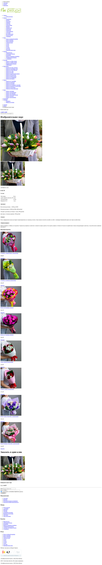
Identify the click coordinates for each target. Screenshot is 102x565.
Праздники (6, 66)
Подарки (5, 99)
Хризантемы (9, 25)
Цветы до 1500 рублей (11, 61)
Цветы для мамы (10, 91)
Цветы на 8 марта (10, 78)
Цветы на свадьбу (10, 83)
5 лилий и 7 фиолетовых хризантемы (9, 253)
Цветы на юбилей (10, 82)
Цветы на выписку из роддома (13, 86)
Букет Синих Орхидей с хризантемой (9, 416)
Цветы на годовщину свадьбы (13, 85)
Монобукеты (9, 52)
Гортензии (8, 29)
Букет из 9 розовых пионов (7, 307)
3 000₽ (5, 112)
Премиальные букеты (11, 63)
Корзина (5, 499)
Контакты (5, 5)
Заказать (3, 258)
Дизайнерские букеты (11, 57)
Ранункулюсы (9, 35)
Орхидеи (8, 24)
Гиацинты (8, 30)
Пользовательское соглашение (10, 501)
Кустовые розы (9, 34)
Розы (4, 37)
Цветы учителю (10, 96)
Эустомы (8, 32)
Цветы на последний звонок (13, 73)
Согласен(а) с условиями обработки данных (12, 491)
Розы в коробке (9, 40)
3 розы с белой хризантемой (7, 389)
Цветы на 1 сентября (11, 81)
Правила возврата (5, 223)
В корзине (5, 98)
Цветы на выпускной (11, 76)
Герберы (8, 22)
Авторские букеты (10, 53)
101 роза (8, 49)
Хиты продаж (9, 16)
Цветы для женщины (11, 92)
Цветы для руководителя (12, 95)
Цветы (4, 17)
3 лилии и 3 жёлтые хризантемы (8, 280)
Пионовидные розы (10, 50)
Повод (4, 80)
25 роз (7, 45)
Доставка (5, 3)
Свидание (5, 515)
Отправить (3, 493)
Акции (5, 15)
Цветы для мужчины (11, 97)
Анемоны (8, 36)
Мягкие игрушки (10, 102)
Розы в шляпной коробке (12, 39)
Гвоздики (8, 21)
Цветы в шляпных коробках (12, 56)
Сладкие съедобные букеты (9, 527)
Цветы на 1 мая (9, 71)
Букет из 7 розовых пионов (7, 334)
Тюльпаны (8, 19)
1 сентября (5, 508)
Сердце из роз (9, 42)
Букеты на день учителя (11, 67)
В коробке (8, 55)
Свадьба (5, 511)
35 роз (7, 46)
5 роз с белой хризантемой (7, 362)
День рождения (7, 516)
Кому (4, 90)
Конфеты (8, 101)
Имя (2, 488)
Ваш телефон (4, 490)
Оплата (5, 4)
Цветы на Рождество (11, 75)
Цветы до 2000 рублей (11, 62)
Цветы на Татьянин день (12, 68)
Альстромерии (9, 31)
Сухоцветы (8, 58)
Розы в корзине (9, 41)
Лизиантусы (9, 27)
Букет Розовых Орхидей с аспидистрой (10, 443)
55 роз (4, 543)
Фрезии (8, 26)
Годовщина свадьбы (8, 512)
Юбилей (5, 510)
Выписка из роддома (8, 513)
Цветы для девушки (10, 93)
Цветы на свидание (10, 87)
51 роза (8, 47)
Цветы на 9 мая (9, 72)
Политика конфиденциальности (11, 502)
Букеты (5, 51)
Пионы (8, 20)
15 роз (7, 44)
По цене (5, 60)
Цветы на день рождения (12, 88)
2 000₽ (2, 112)
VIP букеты (8, 65)
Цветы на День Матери (11, 70)
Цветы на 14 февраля (11, 77)
